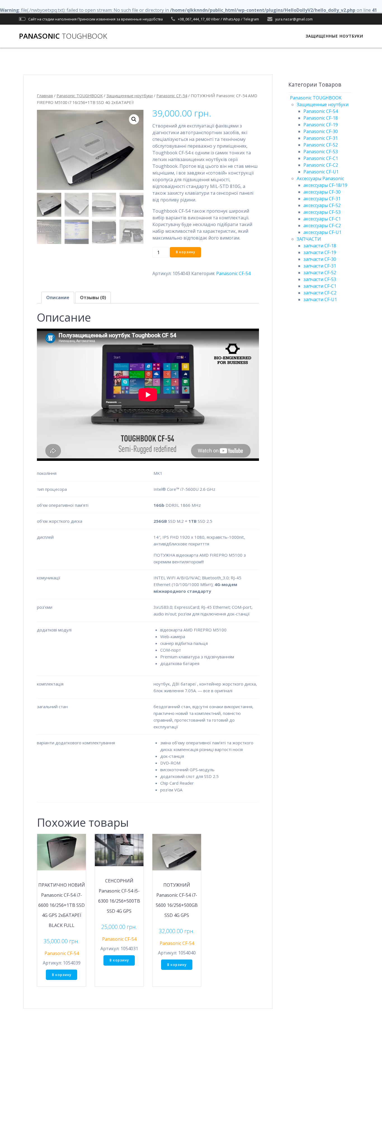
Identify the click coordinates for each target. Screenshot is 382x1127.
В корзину (185, 252)
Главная (45, 95)
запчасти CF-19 (319, 252)
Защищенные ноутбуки (129, 95)
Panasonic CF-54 (171, 95)
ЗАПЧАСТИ (309, 239)
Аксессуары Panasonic (320, 178)
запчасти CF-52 (319, 272)
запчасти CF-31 (319, 266)
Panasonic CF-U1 (321, 172)
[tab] (57, 297)
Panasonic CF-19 (320, 125)
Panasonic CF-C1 (320, 158)
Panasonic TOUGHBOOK (79, 95)
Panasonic (63, 36)
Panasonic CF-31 (320, 138)
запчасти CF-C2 (319, 293)
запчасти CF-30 (319, 259)
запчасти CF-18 (319, 246)
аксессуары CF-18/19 (325, 185)
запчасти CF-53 (319, 279)
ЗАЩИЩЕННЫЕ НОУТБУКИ (334, 36)
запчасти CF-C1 (319, 286)
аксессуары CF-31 (322, 199)
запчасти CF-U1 (320, 299)
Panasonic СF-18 (320, 118)
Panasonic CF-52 (320, 145)
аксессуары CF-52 (322, 205)
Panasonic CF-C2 (320, 165)
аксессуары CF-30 (322, 192)
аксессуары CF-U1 (322, 232)
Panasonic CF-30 (320, 131)
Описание (57, 297)
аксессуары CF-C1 (322, 219)
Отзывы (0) (93, 297)
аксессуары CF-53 (322, 212)
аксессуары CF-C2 (322, 225)
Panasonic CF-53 (320, 151)
